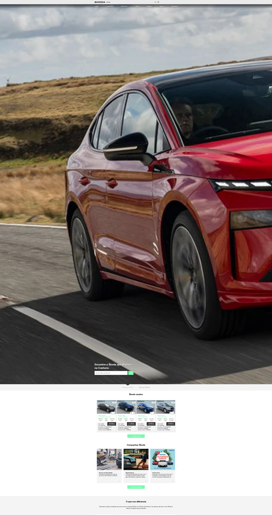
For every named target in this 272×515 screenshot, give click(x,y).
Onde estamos (174, 6)
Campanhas (149, 6)
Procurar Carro (127, 387)
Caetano (96, 6)
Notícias (161, 6)
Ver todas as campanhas (136, 487)
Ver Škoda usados (136, 436)
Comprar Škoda (109, 6)
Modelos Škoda (124, 6)
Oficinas (137, 6)
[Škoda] (100, 2)
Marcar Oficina (144, 387)
